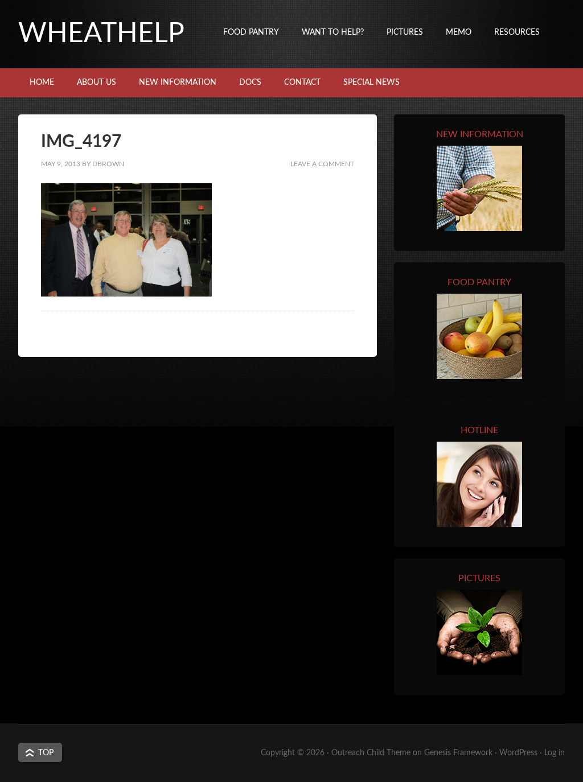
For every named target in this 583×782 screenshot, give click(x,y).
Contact (302, 83)
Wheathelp (101, 33)
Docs (250, 83)
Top (46, 753)
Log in (554, 753)
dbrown (108, 163)
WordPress (518, 753)
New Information (177, 83)
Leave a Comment (322, 163)
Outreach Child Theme (370, 753)
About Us (96, 83)
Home (42, 83)
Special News (371, 83)
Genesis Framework (458, 753)
